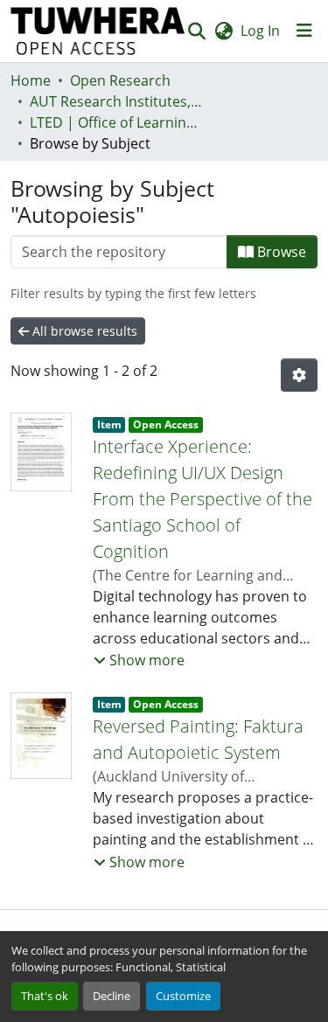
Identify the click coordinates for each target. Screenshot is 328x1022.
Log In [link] (260, 30)
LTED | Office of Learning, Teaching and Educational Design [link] (117, 122)
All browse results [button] (83, 331)
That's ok (44, 996)
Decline (111, 996)
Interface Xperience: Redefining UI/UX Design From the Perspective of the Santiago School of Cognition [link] (202, 499)
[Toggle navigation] (304, 30)
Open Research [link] (120, 80)
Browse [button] (280, 251)
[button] (97, 31)
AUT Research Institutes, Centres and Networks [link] (117, 101)
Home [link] (30, 80)
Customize (183, 996)
